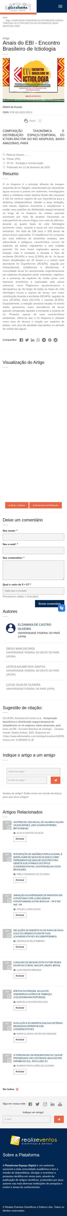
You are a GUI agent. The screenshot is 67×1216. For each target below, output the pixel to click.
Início (5, 17)
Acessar (20, 839)
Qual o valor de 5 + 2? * (17, 584)
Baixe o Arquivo (18, 505)
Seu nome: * (10, 530)
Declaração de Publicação (46, 505)
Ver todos (9, 1089)
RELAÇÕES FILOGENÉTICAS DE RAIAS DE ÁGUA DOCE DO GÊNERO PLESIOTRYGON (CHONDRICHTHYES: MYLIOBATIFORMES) (38, 933)
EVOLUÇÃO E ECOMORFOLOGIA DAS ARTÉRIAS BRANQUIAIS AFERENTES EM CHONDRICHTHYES (38, 1026)
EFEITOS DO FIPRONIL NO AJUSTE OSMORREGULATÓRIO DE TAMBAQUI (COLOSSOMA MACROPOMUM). (32, 994)
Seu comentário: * (13, 557)
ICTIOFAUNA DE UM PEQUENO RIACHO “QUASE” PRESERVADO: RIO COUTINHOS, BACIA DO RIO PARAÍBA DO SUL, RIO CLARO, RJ (38, 1058)
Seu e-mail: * (10, 544)
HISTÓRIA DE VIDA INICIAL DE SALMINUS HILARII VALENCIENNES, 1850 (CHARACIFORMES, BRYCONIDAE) (38, 825)
